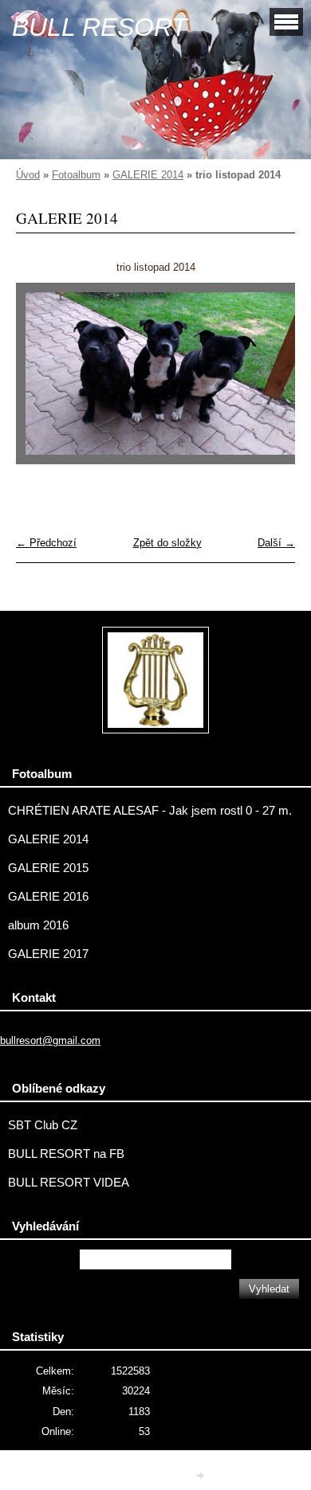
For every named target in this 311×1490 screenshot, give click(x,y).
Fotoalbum (76, 175)
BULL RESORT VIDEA (68, 1182)
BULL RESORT (99, 27)
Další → (276, 543)
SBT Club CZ (42, 1125)
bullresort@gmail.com (50, 1040)
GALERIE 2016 (48, 896)
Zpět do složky (167, 543)
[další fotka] (269, 381)
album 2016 (38, 925)
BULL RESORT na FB (66, 1154)
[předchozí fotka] (42, 381)
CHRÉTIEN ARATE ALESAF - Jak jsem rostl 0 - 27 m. (150, 810)
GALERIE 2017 (48, 954)
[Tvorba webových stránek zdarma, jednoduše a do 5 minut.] (201, 1475)
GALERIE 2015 (48, 868)
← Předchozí (46, 543)
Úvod (28, 175)
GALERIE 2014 (147, 175)
